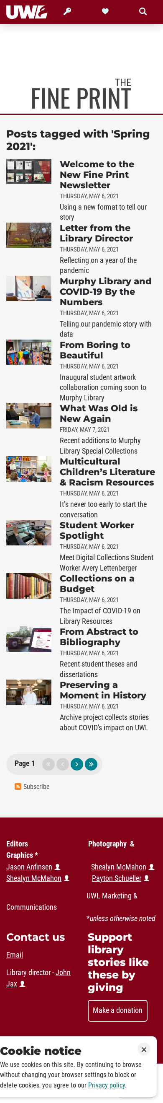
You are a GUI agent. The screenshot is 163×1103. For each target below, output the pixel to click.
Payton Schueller (116, 878)
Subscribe (36, 787)
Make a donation (118, 1010)
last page (91, 764)
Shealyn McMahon (118, 867)
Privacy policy (106, 1085)
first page (48, 764)
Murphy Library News (81, 93)
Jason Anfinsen (29, 867)
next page (77, 764)
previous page (62, 764)
